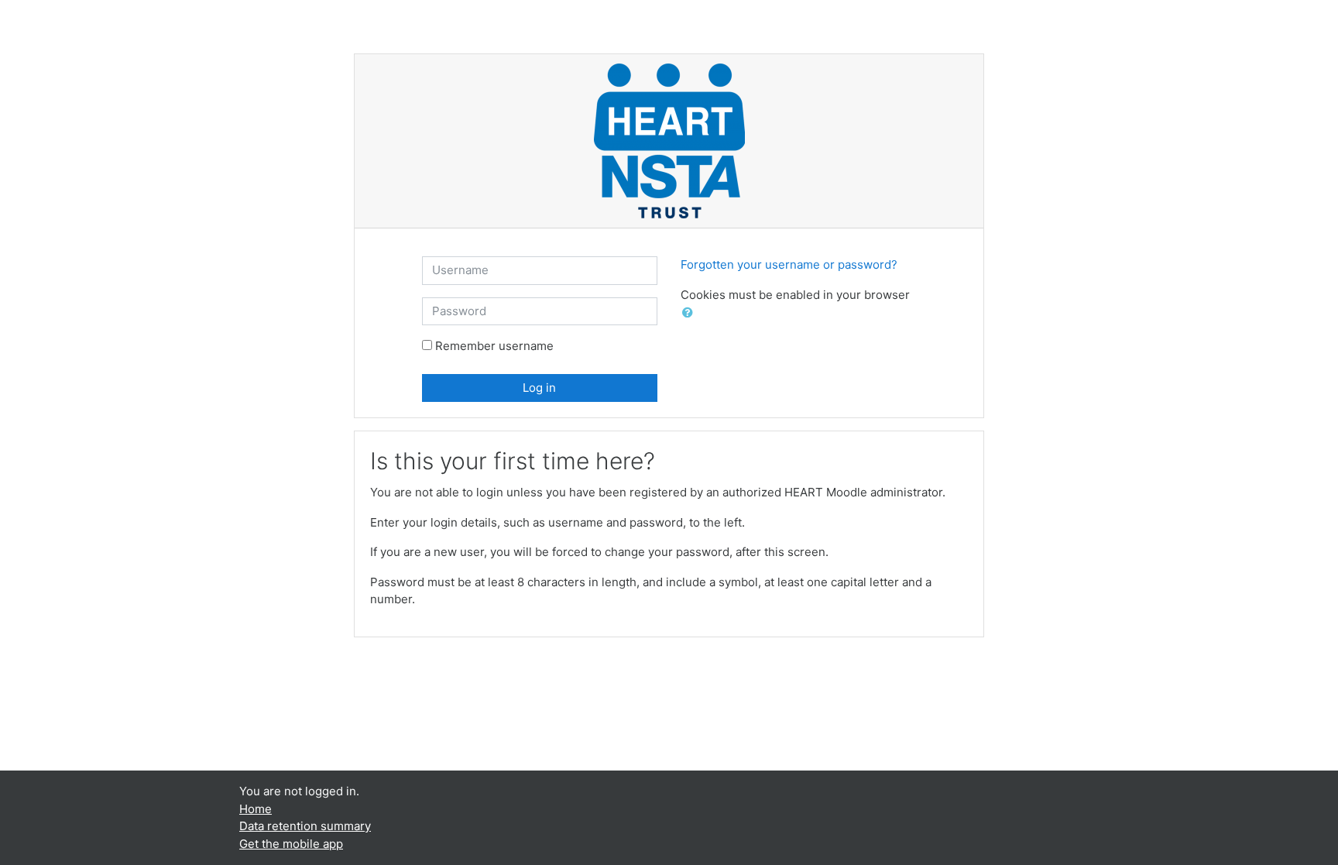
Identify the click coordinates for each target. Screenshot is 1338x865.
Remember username (494, 345)
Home (255, 808)
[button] (691, 313)
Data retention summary (305, 826)
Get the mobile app (291, 843)
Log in (539, 387)
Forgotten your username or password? (789, 264)
